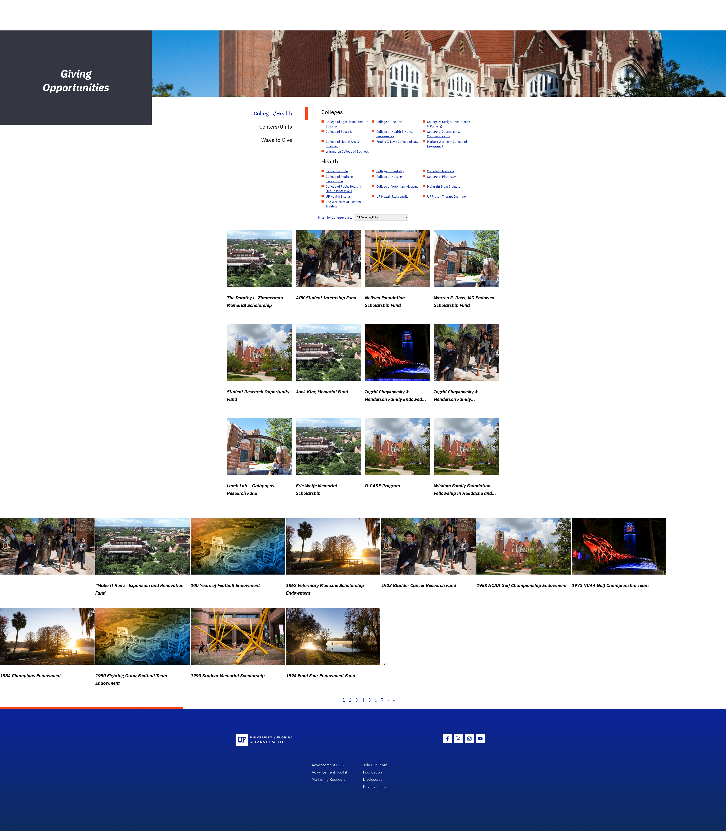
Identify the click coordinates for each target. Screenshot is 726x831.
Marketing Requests (328, 779)
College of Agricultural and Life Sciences (347, 124)
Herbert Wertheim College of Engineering (447, 144)
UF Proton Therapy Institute (446, 196)
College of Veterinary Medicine (397, 186)
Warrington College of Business (347, 151)
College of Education (340, 132)
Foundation (372, 772)
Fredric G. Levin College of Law (397, 142)
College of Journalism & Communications (443, 134)
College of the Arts (389, 122)
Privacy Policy (374, 786)
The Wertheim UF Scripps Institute (343, 204)
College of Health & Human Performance (395, 134)
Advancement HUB (328, 764)
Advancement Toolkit (329, 772)
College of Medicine (440, 171)
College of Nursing (389, 177)
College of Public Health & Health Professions (344, 189)
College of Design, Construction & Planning (448, 124)
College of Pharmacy (441, 177)
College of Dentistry (390, 171)
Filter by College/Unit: (335, 217)
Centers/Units (275, 126)
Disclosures (372, 779)
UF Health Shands (338, 196)
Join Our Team (375, 764)
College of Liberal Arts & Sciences (342, 144)
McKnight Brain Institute (443, 186)
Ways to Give (276, 139)
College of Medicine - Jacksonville (340, 179)
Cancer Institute (337, 171)
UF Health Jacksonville (392, 196)
